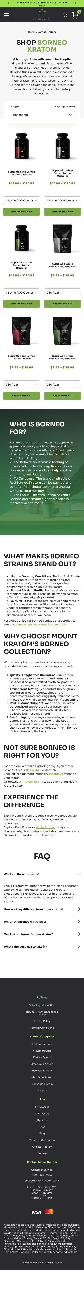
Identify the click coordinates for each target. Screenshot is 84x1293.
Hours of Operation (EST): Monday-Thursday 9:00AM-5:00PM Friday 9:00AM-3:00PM (42, 1193)
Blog (42, 1133)
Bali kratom (34, 770)
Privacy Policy (42, 1021)
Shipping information (42, 1005)
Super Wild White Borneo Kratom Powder (62, 265)
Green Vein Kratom (42, 1063)
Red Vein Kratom (42, 1070)
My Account (42, 1106)
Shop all (42, 1090)
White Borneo (45, 827)
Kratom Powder (42, 1050)
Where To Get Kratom (42, 1140)
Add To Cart (21, 211)
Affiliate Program (42, 1146)
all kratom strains (31, 781)
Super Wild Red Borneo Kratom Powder (21, 357)
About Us (42, 1120)
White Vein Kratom (42, 1077)
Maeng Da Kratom (42, 1083)
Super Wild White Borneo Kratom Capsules (62, 173)
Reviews (42, 1153)
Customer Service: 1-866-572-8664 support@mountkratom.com (42, 1175)
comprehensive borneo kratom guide (41, 624)
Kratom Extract (42, 1057)
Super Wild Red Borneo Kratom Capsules (21, 173)
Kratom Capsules (42, 1044)
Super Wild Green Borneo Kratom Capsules (21, 265)
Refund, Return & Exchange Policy (42, 1013)
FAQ (42, 1126)
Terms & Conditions (42, 1027)
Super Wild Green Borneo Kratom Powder (62, 357)
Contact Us (42, 1113)
